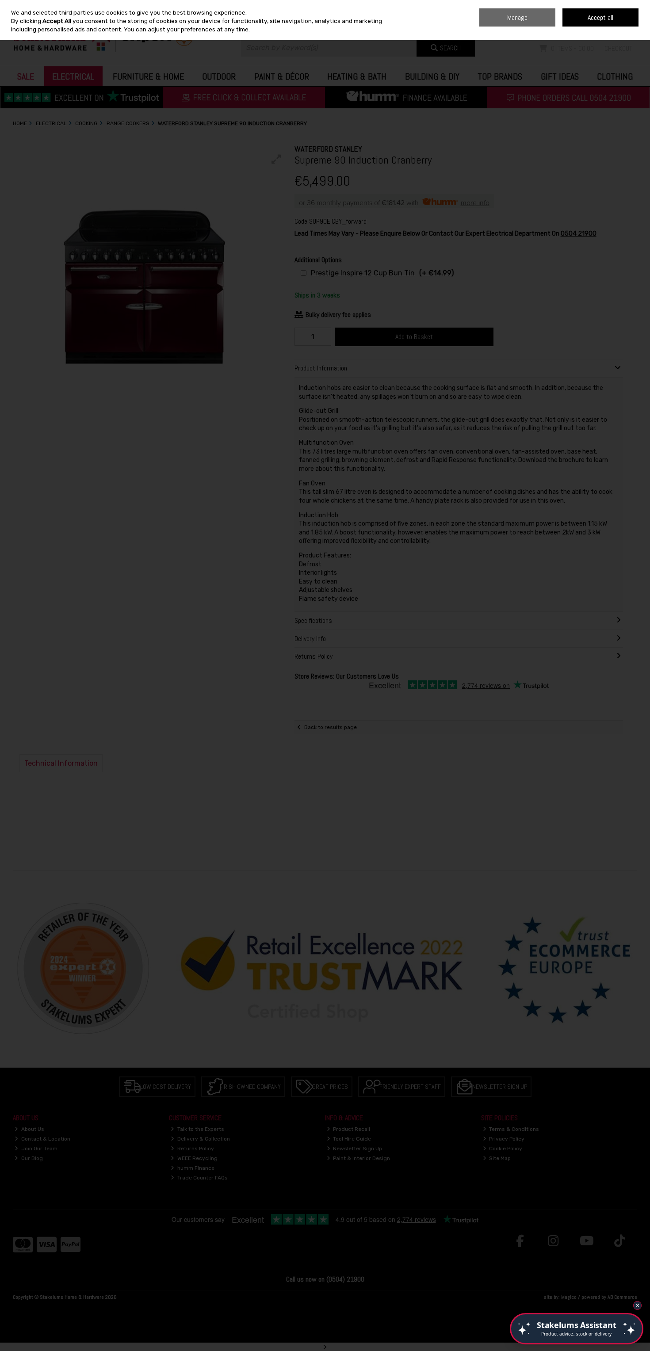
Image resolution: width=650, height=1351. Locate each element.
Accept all (600, 17)
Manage (517, 17)
